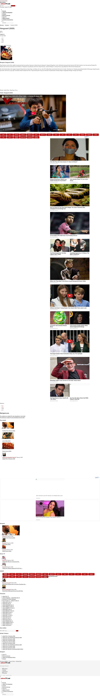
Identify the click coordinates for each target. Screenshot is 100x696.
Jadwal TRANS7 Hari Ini (7, 621)
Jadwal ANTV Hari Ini (7, 602)
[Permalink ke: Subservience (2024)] (8, 448)
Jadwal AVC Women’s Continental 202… (11, 561)
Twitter (4, 670)
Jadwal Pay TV (5, 596)
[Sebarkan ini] (2, 38)
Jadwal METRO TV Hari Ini (8, 610)
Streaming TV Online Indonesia (9, 599)
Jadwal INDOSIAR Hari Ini (8, 605)
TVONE (12, 576)
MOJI (65, 574)
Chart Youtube (45, 577)
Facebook (5, 668)
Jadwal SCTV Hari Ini (7, 619)
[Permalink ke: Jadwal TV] (1, 33)
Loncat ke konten (3, 0)
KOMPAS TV (39, 574)
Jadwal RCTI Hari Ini (6, 616)
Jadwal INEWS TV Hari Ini (8, 606)
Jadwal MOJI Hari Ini (6, 613)
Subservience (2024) (6, 451)
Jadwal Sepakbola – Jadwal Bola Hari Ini (11, 597)
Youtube (5, 673)
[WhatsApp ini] (2, 42)
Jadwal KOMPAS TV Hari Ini (8, 608)
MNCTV (58, 574)
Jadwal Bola (32, 576)
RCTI (71, 574)
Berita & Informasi (6, 582)
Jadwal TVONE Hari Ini (7, 623)
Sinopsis (4, 536)
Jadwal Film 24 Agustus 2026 (8, 640)
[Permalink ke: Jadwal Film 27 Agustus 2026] (4, 456)
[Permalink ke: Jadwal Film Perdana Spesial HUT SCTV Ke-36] (4, 565)
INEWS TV (32, 574)
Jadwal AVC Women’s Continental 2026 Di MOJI (12, 649)
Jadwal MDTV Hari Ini (7, 609)
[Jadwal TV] (5, 4)
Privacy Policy (12, 661)
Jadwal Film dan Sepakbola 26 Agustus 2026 (12, 637)
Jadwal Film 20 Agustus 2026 (8, 647)
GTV (19, 574)
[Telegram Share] (2, 41)
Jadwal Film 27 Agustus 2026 (8, 458)
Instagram (5, 671)
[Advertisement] (45, 52)
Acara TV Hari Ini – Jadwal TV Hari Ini (10, 600)
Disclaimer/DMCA (4, 661)
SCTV (85, 574)
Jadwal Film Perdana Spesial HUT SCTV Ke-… (12, 568)
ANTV (12, 574)
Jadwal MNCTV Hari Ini (7, 612)
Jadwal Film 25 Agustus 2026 (8, 639)
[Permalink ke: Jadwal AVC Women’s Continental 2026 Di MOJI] (4, 558)
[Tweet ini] (2, 39)
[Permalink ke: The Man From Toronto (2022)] (8, 428)
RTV (78, 574)
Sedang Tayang (5, 574)
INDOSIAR (25, 574)
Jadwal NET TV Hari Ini (7, 615)
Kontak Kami (18, 661)
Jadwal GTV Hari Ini (6, 603)
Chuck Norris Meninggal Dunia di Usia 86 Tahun (12, 591)
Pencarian (13, 5)
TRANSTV (5, 576)
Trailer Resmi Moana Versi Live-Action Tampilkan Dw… (14, 584)
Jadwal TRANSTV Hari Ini (7, 622)
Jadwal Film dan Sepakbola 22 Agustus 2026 (12, 644)
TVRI (19, 576)
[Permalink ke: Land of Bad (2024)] (8, 438)
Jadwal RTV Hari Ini (6, 618)
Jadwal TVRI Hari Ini (6, 625)
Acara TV (4, 560)
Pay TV (25, 576)
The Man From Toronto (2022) (8, 430)
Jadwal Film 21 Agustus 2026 (8, 646)
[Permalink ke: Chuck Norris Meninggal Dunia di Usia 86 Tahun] (4, 588)
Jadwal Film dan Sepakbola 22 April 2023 (12, 417)
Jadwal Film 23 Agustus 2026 (8, 643)
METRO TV (52, 574)
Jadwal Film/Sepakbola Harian (8, 457)
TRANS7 (91, 574)
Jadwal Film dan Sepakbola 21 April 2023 (12, 416)
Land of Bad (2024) (6, 441)
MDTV (45, 574)
